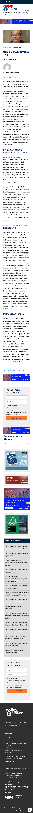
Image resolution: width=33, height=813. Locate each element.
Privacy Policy (16, 810)
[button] (28, 11)
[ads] (16, 23)
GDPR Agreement (11, 405)
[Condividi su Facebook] (7, 77)
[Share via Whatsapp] (13, 77)
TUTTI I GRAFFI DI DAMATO (13, 370)
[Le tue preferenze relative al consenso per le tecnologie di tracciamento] (30, 810)
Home (5, 47)
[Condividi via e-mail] (15, 77)
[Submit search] (28, 444)
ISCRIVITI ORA (16, 418)
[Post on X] (4, 77)
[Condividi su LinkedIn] (10, 77)
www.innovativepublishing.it (13, 773)
